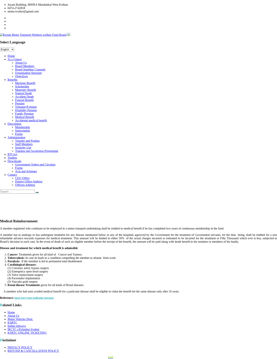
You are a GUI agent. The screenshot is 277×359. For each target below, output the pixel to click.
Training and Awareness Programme (36, 151)
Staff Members (24, 144)
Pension (19, 103)
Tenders (12, 157)
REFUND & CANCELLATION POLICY (33, 350)
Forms (19, 134)
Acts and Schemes (26, 171)
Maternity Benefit (25, 89)
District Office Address (28, 181)
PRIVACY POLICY (20, 347)
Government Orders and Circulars (35, 164)
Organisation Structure (28, 72)
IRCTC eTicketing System (23, 329)
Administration (16, 137)
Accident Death (24, 96)
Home (11, 56)
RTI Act (12, 154)
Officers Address (25, 184)
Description (14, 123)
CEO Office (22, 178)
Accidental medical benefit (31, 120)
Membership (22, 127)
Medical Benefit (24, 117)
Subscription (22, 130)
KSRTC (12, 322)
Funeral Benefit (24, 100)
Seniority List (23, 147)
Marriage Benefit (25, 83)
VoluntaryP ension (26, 106)
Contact (12, 174)
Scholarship (22, 86)
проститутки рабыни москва (34, 297)
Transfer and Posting (27, 140)
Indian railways (17, 326)
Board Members (24, 66)
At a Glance (15, 59)
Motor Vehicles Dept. (20, 319)
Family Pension (24, 113)
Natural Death (23, 93)
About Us (21, 62)
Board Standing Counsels (30, 69)
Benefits (12, 79)
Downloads (14, 161)
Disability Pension (26, 110)
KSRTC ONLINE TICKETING (27, 332)
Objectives (21, 76)
